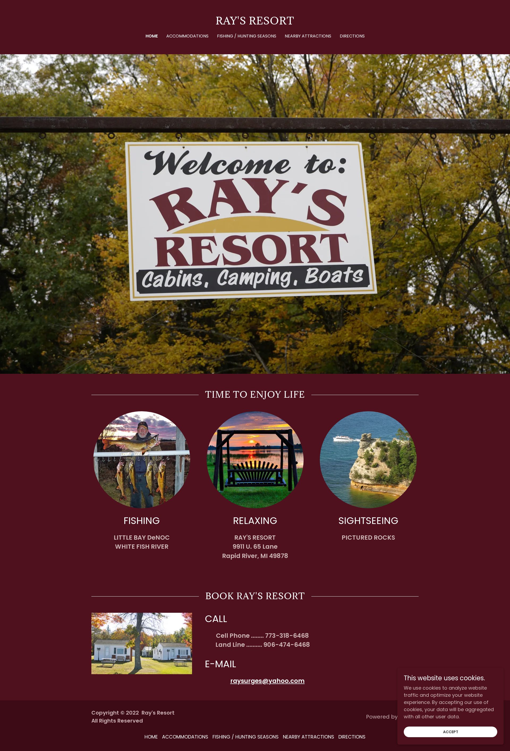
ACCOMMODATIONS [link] (187, 36)
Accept (450, 732)
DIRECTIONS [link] (352, 36)
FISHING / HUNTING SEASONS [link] (246, 36)
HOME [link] (152, 36)
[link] (255, 22)
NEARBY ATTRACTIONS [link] (308, 36)
